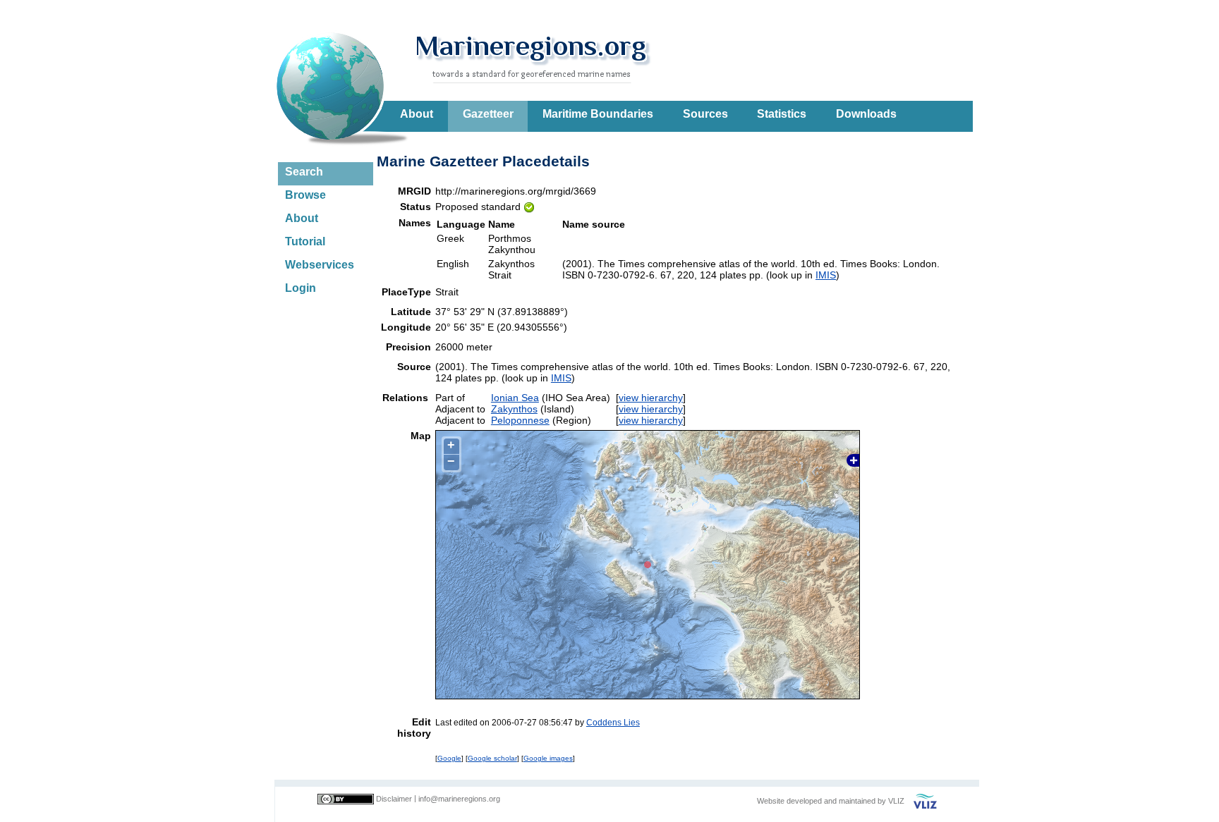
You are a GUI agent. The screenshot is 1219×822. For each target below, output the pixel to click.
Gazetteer (488, 114)
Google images (548, 758)
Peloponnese (520, 420)
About (416, 114)
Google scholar (492, 758)
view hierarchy (651, 397)
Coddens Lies (613, 722)
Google (449, 758)
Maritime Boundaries (597, 114)
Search (304, 172)
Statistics (781, 114)
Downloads (866, 114)
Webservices (319, 265)
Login (300, 288)
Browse (305, 195)
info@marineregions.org (459, 799)
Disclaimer (394, 799)
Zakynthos (514, 409)
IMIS (825, 275)
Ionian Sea (515, 397)
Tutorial (305, 241)
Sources (705, 114)
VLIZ (896, 801)
